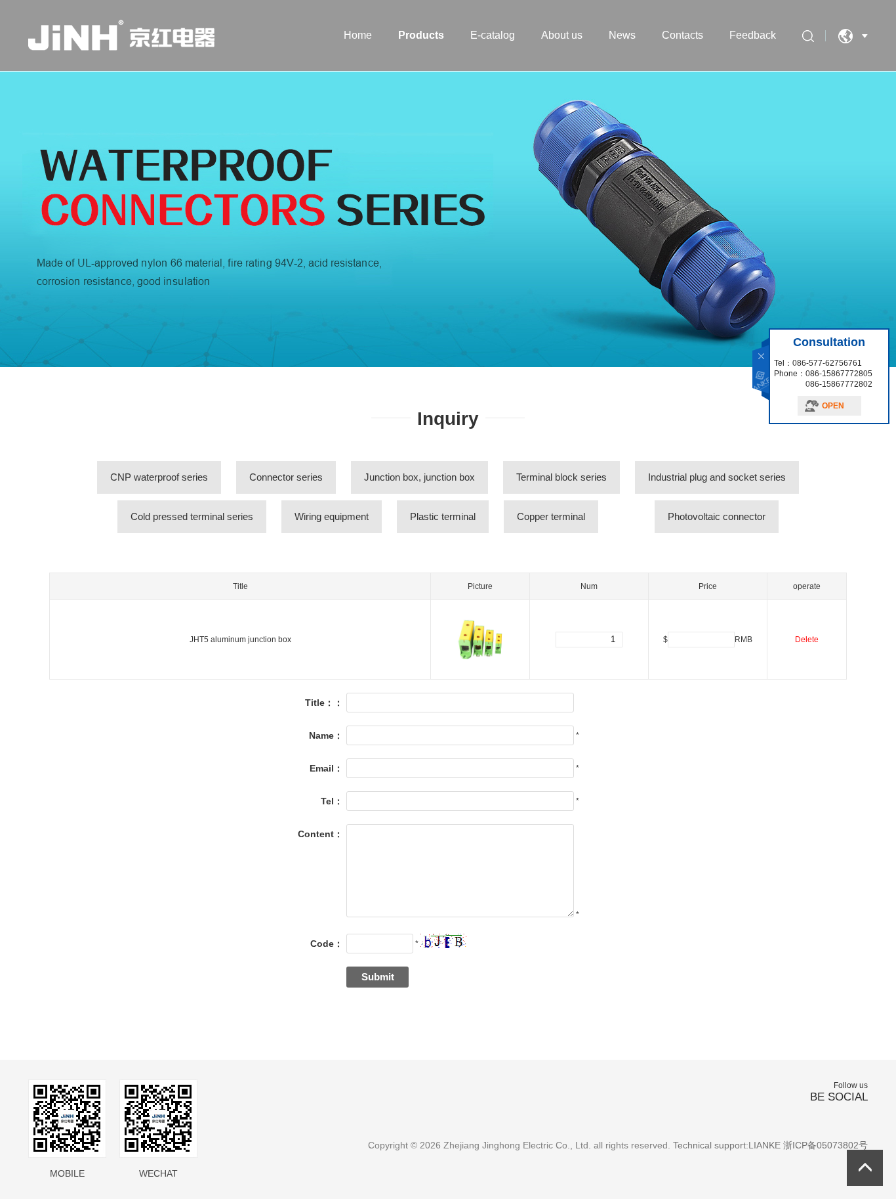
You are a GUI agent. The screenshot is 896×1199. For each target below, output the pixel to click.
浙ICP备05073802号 (825, 1145)
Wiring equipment (332, 516)
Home (358, 35)
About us (561, 35)
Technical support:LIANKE (727, 1145)
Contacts (682, 35)
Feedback (752, 35)
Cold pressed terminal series (192, 516)
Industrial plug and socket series (717, 477)
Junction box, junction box (419, 477)
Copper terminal (551, 516)
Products (421, 35)
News (622, 35)
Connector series (286, 477)
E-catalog (492, 35)
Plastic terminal (443, 516)
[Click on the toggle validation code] (443, 941)
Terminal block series (561, 477)
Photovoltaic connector (716, 516)
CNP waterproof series (159, 477)
